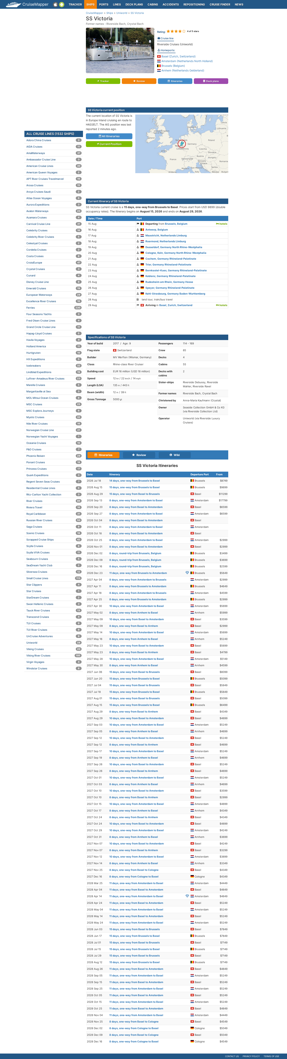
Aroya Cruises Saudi (52, 191)
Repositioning (194, 4)
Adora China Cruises (52, 140)
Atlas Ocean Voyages (52, 198)
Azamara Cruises (52, 217)
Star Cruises (52, 591)
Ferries (53, 307)
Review (141, 81)
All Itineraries (110, 136)
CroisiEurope (53, 262)
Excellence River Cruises (53, 301)
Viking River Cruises (53, 655)
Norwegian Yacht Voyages (52, 436)
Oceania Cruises (53, 442)
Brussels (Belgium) (173, 65)
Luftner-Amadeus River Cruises (53, 378)
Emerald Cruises (53, 288)
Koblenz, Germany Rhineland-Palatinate (170, 276)
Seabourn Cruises (52, 558)
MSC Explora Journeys (52, 410)
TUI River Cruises (52, 629)
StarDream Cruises (52, 597)
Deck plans (134, 4)
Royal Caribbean (53, 513)
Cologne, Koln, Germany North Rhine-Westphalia (175, 252)
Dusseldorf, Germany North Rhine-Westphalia (173, 247)
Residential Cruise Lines (52, 488)
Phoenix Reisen (53, 455)
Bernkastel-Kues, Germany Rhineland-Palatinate (176, 270)
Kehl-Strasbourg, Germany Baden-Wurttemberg (175, 293)
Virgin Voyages (52, 662)
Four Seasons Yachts (52, 314)
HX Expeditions (52, 359)
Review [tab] (140, 455)
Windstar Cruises (52, 668)
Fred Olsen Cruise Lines (52, 320)
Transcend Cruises (52, 616)
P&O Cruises (52, 449)
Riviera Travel (53, 507)
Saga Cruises (52, 526)
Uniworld (53, 642)
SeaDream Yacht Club (52, 565)
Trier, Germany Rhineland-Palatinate (168, 264)
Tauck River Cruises (53, 610)
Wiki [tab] (176, 455)
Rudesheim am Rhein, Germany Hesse (169, 281)
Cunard (52, 275)
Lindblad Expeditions (53, 372)
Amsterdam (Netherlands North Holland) (187, 61)
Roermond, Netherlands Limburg (165, 241)
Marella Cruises (52, 385)
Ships (90, 4)
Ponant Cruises (53, 462)
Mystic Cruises (53, 417)
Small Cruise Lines (53, 578)
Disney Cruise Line (52, 281)
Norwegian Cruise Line (53, 430)
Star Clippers (52, 584)
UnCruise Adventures (52, 636)
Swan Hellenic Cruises (52, 604)
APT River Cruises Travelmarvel (53, 178)
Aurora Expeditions (52, 204)
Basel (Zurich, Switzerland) (178, 56)
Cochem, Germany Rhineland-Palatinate (170, 258)
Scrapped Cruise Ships (53, 539)
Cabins (153, 4)
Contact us (232, 1056)
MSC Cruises (53, 404)
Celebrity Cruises (53, 230)
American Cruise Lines (53, 165)
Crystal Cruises (52, 269)
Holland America (53, 346)
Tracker (75, 4)
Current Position (110, 144)
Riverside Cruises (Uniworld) (175, 44)
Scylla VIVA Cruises (53, 552)
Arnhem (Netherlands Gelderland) (182, 70)
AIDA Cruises (53, 146)
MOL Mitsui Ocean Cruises (52, 397)
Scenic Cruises (53, 533)
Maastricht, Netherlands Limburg (166, 235)
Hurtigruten (53, 352)
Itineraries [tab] (104, 455)
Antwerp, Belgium (156, 229)
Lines (117, 4)
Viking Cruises (53, 649)
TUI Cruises (52, 623)
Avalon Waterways (53, 211)
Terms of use (271, 1056)
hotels (223, 223)
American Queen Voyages (52, 172)
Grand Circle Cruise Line (53, 327)
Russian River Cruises (53, 520)
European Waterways (53, 294)
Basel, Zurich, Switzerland (175, 305)
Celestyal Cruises (52, 243)
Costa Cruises (52, 256)
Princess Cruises (53, 468)
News (239, 4)
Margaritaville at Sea (52, 391)
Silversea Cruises (53, 571)
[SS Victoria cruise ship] (120, 50)
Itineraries (177, 81)
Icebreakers (53, 365)
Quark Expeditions (52, 475)
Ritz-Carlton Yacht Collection (52, 494)
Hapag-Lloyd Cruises (52, 333)
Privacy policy (251, 1056)
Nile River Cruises (53, 423)
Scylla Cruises (52, 546)
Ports (103, 4)
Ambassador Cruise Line (52, 159)
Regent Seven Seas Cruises (52, 481)
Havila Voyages (52, 339)
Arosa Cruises (53, 185)
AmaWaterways (53, 153)
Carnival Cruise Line (53, 223)
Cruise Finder (220, 4)
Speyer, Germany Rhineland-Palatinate (169, 287)
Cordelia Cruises (52, 249)
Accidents (171, 4)
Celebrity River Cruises (52, 236)
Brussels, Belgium (176, 223)
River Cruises (53, 500)
